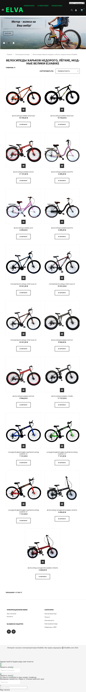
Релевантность (68, 71)
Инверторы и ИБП (50, 627)
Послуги (47, 617)
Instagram (14, 633)
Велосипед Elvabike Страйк (62, 396)
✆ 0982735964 (43, 6)
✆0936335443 (57, 6)
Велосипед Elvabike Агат (23, 228)
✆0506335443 (29, 6)
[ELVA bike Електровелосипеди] (14, 10)
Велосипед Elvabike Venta (23, 172)
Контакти (10, 616)
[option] (43, 33)
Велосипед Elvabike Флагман (23, 116)
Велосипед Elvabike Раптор (62, 340)
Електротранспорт (51, 614)
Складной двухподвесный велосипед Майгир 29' (23, 453)
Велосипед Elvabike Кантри (62, 172)
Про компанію (11, 614)
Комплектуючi (49, 620)
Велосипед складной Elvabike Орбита (62, 510)
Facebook (9, 633)
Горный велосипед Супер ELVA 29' (23, 284)
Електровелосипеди (51, 624)
